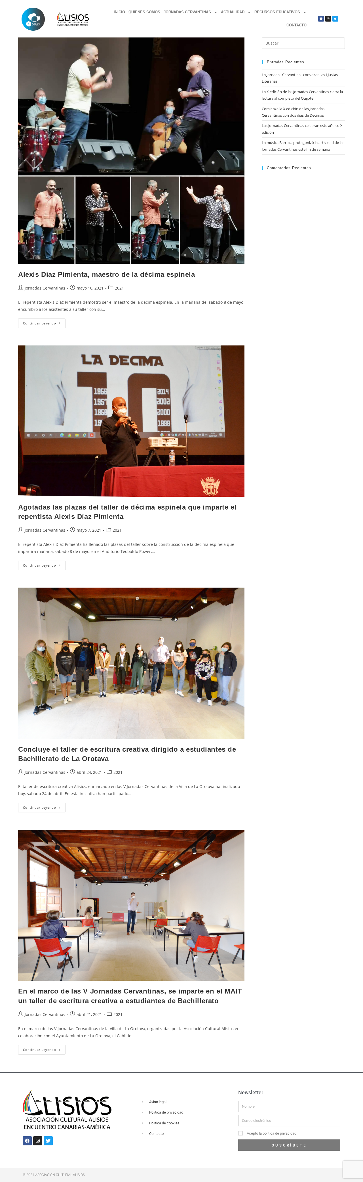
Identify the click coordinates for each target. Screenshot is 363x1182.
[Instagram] (328, 19)
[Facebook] (321, 19)
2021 (119, 288)
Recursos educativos (277, 12)
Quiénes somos (144, 12)
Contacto (296, 25)
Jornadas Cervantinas (187, 12)
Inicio (119, 12)
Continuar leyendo (44, 321)
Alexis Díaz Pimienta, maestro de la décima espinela (106, 274)
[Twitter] (335, 19)
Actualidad (232, 12)
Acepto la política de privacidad (271, 1133)
